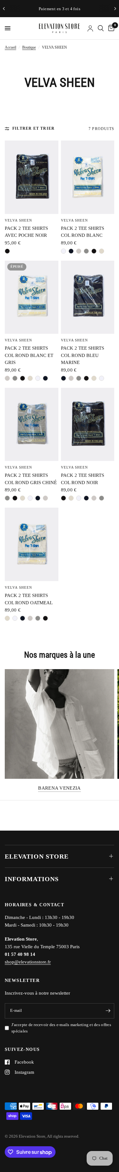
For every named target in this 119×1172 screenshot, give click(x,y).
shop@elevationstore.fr (28, 961)
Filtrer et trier (33, 128)
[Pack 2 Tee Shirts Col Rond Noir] (88, 424)
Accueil (10, 47)
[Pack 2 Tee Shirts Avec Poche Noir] (31, 177)
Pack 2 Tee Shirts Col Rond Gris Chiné (31, 479)
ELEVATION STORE (37, 856)
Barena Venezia (59, 788)
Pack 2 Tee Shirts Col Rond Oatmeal (29, 599)
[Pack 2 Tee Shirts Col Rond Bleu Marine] (88, 297)
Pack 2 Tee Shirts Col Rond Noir (82, 479)
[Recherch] (101, 28)
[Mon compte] (90, 28)
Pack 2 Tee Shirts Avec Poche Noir (26, 232)
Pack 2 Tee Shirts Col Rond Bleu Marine (82, 355)
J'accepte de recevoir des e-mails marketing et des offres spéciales (61, 1028)
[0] (110, 28)
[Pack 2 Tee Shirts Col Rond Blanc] (88, 177)
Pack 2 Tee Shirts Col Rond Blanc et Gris (29, 355)
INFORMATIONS (32, 878)
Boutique (29, 47)
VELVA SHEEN (18, 220)
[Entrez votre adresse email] (108, 1010)
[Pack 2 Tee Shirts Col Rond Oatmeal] (31, 544)
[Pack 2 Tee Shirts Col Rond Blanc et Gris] (31, 297)
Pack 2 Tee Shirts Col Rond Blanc (82, 232)
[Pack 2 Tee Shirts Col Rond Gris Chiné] (31, 424)
